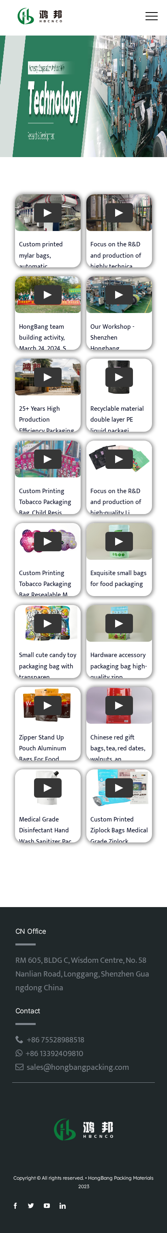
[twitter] (31, 1206)
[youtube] (47, 1206)
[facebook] (15, 1206)
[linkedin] (63, 1206)
